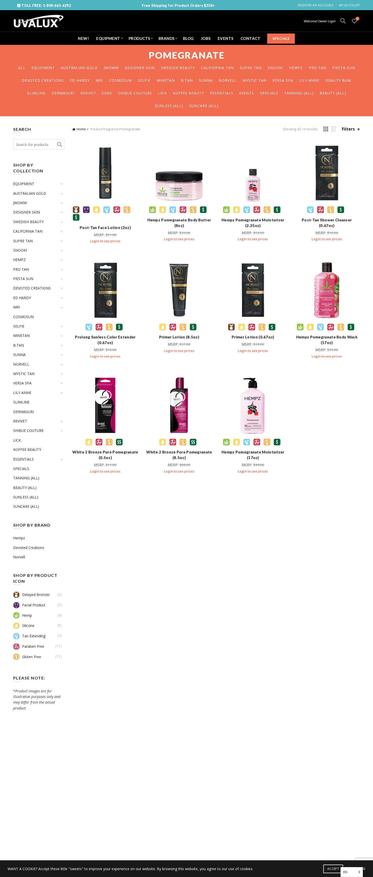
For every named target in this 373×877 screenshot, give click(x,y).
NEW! (83, 38)
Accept (333, 869)
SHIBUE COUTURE (135, 93)
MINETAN (166, 80)
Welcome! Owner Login (319, 21)
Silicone (28, 625)
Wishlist (357, 18)
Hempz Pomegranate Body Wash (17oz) (327, 340)
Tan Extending (33, 636)
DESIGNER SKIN (140, 67)
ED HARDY (80, 80)
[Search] (343, 21)
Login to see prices (105, 241)
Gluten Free (31, 656)
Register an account (315, 5)
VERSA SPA (283, 80)
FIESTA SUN (343, 67)
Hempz (19, 537)
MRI (99, 80)
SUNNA (206, 80)
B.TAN (187, 80)
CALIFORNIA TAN (217, 67)
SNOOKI (275, 67)
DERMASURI (63, 93)
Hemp (27, 615)
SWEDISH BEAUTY (178, 67)
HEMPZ (296, 67)
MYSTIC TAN (254, 80)
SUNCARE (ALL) (203, 105)
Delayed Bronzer (36, 594)
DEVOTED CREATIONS (43, 80)
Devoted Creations (28, 547)
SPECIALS (281, 38)
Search (60, 144)
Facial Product (33, 605)
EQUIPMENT (108, 38)
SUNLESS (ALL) (169, 105)
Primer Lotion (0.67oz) (253, 337)
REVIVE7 (88, 93)
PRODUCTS (139, 38)
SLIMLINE (36, 93)
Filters (348, 129)
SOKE (107, 93)
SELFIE (144, 80)
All (21, 67)
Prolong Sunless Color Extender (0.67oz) (105, 340)
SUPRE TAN (251, 67)
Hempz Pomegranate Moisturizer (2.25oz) (253, 223)
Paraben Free (33, 646)
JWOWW (111, 67)
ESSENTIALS (221, 93)
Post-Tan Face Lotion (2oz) (105, 227)
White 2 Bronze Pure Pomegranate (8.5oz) (179, 455)
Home (81, 129)
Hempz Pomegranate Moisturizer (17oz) (253, 455)
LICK (162, 93)
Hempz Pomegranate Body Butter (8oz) (179, 223)
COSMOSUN (120, 80)
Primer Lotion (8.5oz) (179, 337)
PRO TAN (317, 67)
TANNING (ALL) (299, 93)
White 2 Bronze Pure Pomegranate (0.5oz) (105, 455)
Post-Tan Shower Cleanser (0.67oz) (327, 223)
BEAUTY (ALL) (333, 93)
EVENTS (225, 38)
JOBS (206, 38)
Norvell (19, 557)
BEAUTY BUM (338, 80)
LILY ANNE (309, 80)
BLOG (188, 38)
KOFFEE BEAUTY (188, 93)
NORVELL (227, 80)
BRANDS (167, 38)
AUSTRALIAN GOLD (79, 67)
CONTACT (251, 38)
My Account (349, 5)
